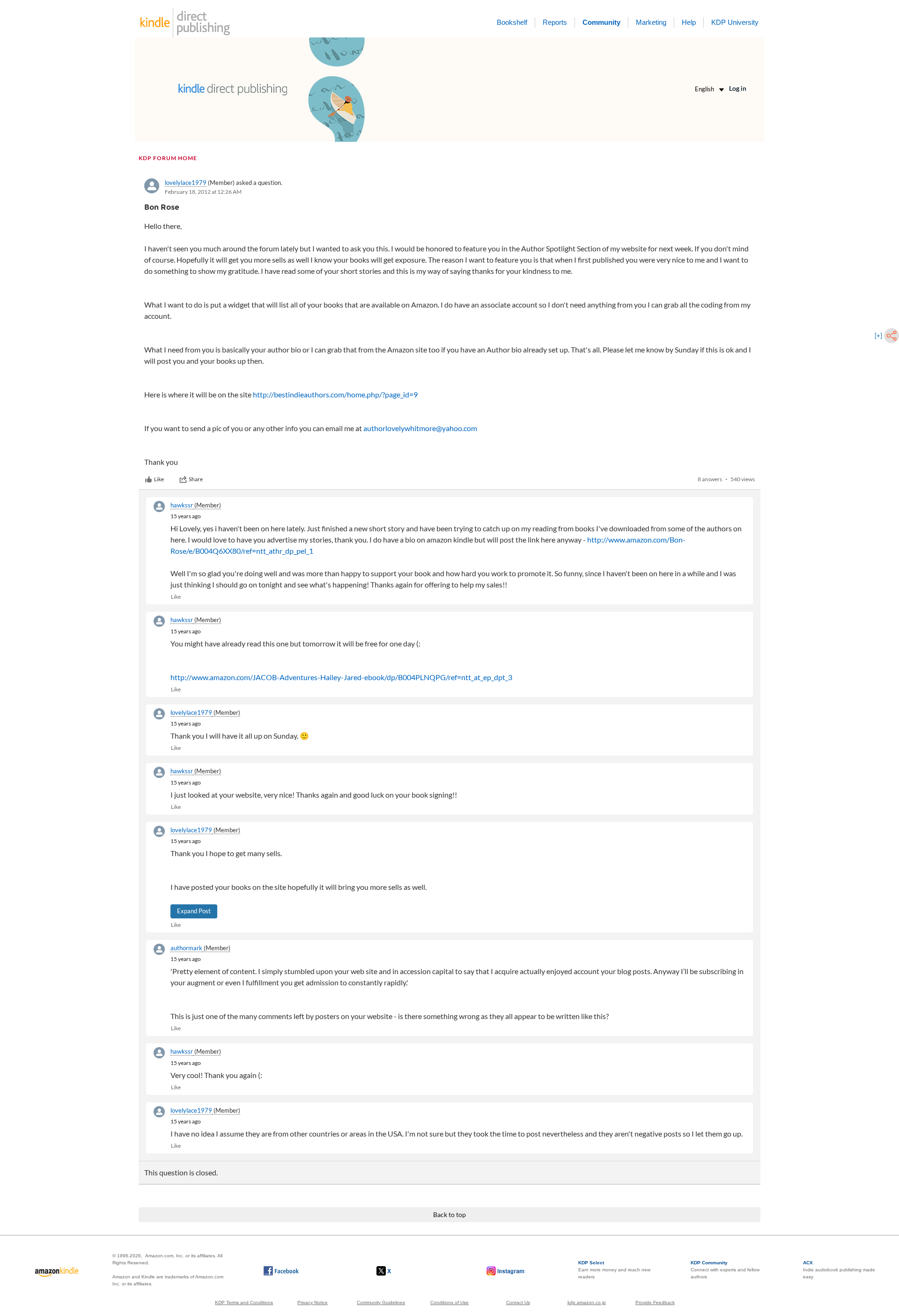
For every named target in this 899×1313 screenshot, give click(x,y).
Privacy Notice (312, 1302)
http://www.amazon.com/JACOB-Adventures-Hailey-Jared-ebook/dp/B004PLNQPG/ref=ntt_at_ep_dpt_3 (341, 677)
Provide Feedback (655, 1302)
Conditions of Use (449, 1302)
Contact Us (518, 1302)
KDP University (735, 22)
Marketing (651, 22)
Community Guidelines (381, 1302)
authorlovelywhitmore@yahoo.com (420, 428)
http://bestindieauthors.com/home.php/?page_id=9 (335, 394)
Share (196, 479)
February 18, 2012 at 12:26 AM (203, 191)
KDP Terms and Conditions (244, 1302)
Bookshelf (512, 22)
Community (601, 22)
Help (689, 22)
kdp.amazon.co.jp (586, 1302)
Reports (555, 22)
